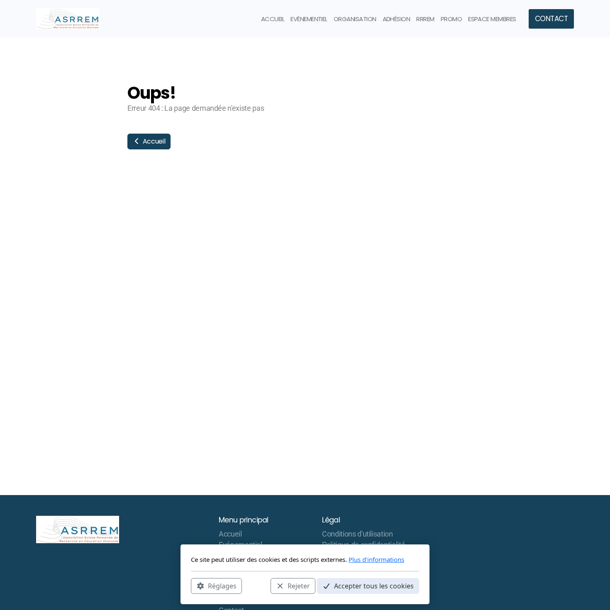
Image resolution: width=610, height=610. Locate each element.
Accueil (153, 141)
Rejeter (299, 585)
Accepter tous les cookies (374, 585)
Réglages (222, 585)
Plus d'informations (376, 559)
